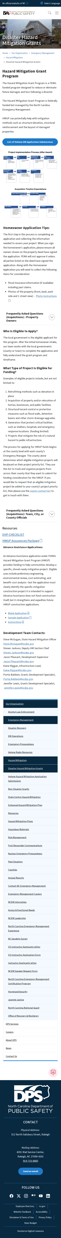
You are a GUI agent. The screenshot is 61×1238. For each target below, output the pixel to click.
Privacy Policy (45, 1217)
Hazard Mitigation (14, 57)
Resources (13, 813)
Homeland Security (17, 991)
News (8, 1048)
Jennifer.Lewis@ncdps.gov (18, 688)
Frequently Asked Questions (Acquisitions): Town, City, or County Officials (25, 514)
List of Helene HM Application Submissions (30, 142)
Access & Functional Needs (21, 910)
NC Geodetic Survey (18, 938)
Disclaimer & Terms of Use (21, 1217)
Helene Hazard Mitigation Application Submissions (27, 779)
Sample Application (18, 618)
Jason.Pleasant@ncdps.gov (18, 661)
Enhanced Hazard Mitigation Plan (25, 805)
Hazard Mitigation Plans (20, 821)
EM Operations (15, 736)
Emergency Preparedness (21, 744)
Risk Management (17, 837)
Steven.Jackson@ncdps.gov (18, 653)
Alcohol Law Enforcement (21, 712)
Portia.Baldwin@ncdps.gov (18, 679)
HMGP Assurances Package (20, 541)
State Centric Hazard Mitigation (24, 797)
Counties (12, 869)
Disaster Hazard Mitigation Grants (25, 768)
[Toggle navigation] (57, 12)
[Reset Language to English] (41, 3)
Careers (9, 1032)
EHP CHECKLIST (13, 534)
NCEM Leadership (17, 918)
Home (5, 53)
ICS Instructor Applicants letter (24, 947)
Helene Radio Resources (20, 752)
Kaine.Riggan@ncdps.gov (17, 670)
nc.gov (42, 1206)
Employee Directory (25, 1206)
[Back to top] (53, 1072)
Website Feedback (22, 1211)
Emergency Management (42, 53)
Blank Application (17, 613)
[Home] (19, 10)
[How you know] (27, 3)
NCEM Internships (17, 902)
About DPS (11, 1040)
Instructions (14, 622)
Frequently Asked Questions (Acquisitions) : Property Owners (24, 317)
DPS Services (12, 1024)
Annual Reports (16, 878)
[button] (47, 12)
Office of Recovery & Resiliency (23, 1016)
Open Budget (30, 1223)
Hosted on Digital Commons (30, 1231)
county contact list (40, 491)
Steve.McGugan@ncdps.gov (18, 644)
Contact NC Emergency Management (27, 886)
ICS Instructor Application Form (24, 955)
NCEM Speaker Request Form (22, 971)
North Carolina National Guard (23, 1007)
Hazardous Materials (18, 829)
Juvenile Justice (16, 999)
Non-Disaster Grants (18, 789)
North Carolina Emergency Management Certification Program (28, 981)
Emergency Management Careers (25, 894)
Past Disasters (15, 861)
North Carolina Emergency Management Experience (28, 928)
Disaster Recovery (17, 728)
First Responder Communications (25, 845)
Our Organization (20, 53)
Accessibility (41, 1211)
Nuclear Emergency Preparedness (25, 853)
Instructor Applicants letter (22, 963)
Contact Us (11, 1056)
